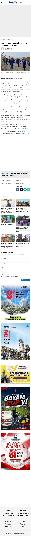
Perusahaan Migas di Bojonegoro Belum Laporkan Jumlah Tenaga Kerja (23, 229)
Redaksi (8, 511)
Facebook (9, 521)
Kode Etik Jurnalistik (8, 515)
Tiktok (23, 526)
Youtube (9, 526)
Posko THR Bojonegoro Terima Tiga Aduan (7, 225)
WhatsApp (9, 524)
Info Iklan (23, 511)
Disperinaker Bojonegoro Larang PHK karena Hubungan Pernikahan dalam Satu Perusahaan (7, 246)
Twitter (23, 521)
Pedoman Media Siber (23, 515)
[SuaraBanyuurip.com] (15, 2)
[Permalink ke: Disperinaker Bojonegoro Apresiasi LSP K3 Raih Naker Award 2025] (23, 238)
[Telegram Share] (25, 189)
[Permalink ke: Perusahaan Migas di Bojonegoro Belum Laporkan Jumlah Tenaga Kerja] (23, 220)
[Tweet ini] (21, 189)
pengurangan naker (19, 183)
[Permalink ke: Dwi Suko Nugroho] (2, 49)
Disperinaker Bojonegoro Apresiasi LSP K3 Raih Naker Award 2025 (23, 245)
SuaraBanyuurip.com (24, 133)
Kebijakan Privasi (8, 513)
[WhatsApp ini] (28, 189)
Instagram (23, 524)
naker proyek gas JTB (6, 183)
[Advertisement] (15, 21)
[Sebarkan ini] (17, 189)
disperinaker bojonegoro (7, 180)
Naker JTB (18, 180)
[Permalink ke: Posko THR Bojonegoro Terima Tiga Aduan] (8, 219)
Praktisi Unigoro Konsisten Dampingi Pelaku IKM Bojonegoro (22, 209)
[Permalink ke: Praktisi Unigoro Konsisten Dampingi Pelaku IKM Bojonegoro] (23, 203)
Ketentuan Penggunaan (22, 513)
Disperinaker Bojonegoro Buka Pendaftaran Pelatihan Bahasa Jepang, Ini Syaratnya (7, 210)
